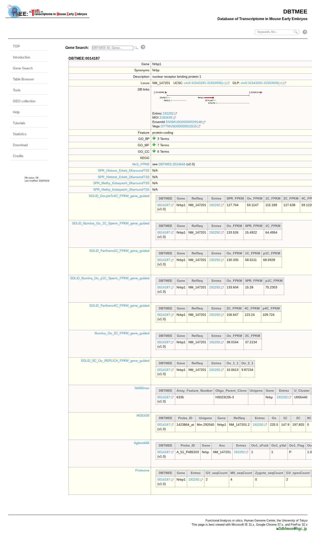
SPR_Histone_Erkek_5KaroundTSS (123, 170)
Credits (18, 156)
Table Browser (23, 79)
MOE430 (143, 415)
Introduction (21, 57)
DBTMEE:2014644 (172, 164)
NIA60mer (142, 388)
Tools (17, 90)
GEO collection (24, 101)
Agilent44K (141, 443)
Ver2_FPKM (140, 164)
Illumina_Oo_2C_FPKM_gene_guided (122, 333)
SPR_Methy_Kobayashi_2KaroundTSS (121, 189)
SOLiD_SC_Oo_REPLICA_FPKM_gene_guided (115, 360)
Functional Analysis (224, 520)
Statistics (19, 134)
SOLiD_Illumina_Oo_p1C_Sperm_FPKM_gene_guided (109, 278)
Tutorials (19, 123)
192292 (168, 113)
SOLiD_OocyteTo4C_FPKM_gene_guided (119, 196)
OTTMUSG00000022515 (179, 126)
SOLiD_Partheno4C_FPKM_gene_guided (119, 305)
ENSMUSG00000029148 (184, 122)
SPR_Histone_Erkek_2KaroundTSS (123, 177)
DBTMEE (295, 11)
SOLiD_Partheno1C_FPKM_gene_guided (119, 251)
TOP (16, 46)
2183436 (165, 117)
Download (20, 145)
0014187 (163, 205)
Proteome (142, 470)
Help (16, 112)
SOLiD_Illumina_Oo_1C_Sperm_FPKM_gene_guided (110, 223)
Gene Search (23, 68)
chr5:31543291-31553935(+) (205, 83)
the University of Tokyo (292, 520)
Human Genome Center (259, 520)
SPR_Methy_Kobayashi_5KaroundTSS (121, 183)
